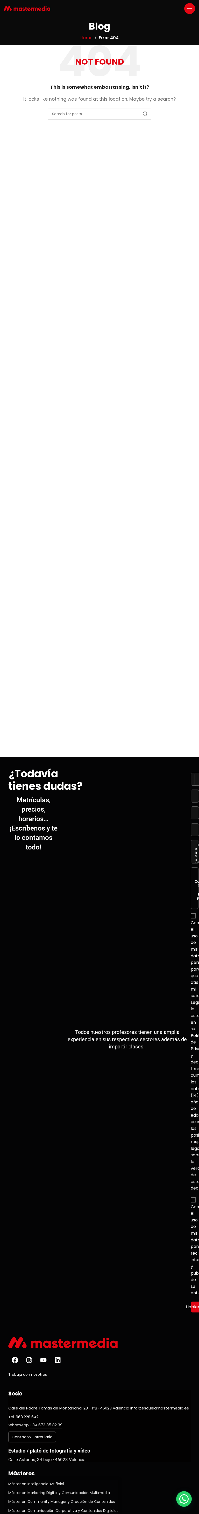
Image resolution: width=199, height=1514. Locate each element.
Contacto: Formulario (32, 1437)
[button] (184, 1499)
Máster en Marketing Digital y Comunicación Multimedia (59, 1492)
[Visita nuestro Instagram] (29, 1359)
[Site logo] (27, 8)
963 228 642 (27, 1417)
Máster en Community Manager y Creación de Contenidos (61, 1501)
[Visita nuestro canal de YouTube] (43, 1359)
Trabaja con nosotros (27, 1374)
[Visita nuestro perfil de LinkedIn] (57, 1359)
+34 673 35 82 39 (46, 1425)
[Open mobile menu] (190, 8)
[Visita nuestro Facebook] (14, 1359)
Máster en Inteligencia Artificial (36, 1484)
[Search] (145, 114)
